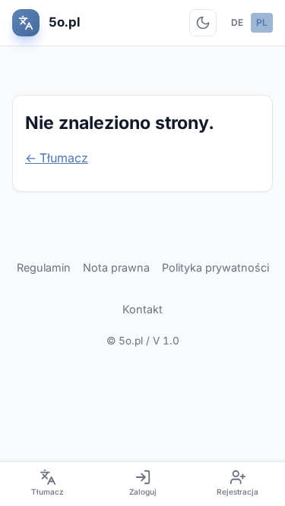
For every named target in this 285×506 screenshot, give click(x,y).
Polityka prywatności (215, 267)
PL (262, 22)
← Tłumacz (56, 157)
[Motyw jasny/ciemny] (203, 22)
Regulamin (44, 267)
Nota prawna (116, 267)
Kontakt (142, 309)
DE (237, 22)
